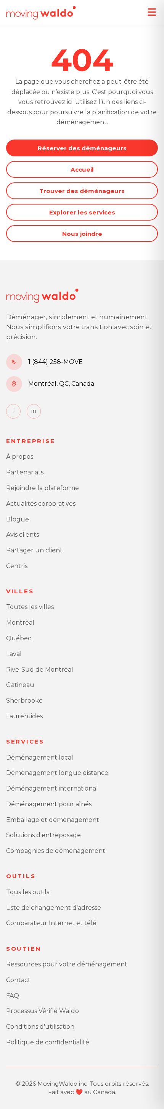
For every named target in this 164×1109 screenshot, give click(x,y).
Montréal (20, 622)
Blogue (17, 519)
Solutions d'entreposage (43, 835)
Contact (18, 980)
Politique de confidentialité (47, 1042)
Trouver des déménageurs (82, 191)
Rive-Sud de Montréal (39, 669)
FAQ (12, 995)
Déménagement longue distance (57, 772)
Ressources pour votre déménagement (66, 964)
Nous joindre (82, 233)
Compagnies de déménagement (55, 850)
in (33, 411)
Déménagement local (39, 757)
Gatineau (20, 684)
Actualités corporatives (41, 503)
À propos (19, 456)
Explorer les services (82, 212)
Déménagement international (52, 788)
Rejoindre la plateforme (42, 488)
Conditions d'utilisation (40, 1026)
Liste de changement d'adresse (53, 907)
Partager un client (34, 550)
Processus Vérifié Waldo (42, 1011)
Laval (14, 654)
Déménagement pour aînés (49, 804)
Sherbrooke (24, 700)
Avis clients (22, 534)
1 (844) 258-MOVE (55, 361)
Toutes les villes (30, 607)
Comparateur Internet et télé (51, 923)
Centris (16, 566)
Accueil (82, 169)
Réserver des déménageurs (82, 148)
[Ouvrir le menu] (152, 12)
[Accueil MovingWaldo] (41, 13)
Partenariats (24, 472)
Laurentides (24, 716)
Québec (18, 638)
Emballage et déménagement (52, 819)
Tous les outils (27, 892)
